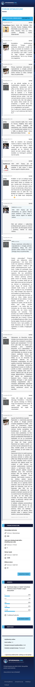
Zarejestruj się (19, 681)
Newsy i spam (8, 552)
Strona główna (8, 681)
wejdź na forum (24, 574)
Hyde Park (15, 554)
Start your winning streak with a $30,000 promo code (13, 541)
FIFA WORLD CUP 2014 (11, 530)
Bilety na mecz (9, 562)
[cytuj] (30, 22)
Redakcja (27, 681)
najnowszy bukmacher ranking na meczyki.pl (18, 654)
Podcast (6, 685)
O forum (15, 544)
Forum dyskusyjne (7, 18)
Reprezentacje (16, 533)
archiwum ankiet (24, 618)
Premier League (17, 18)
